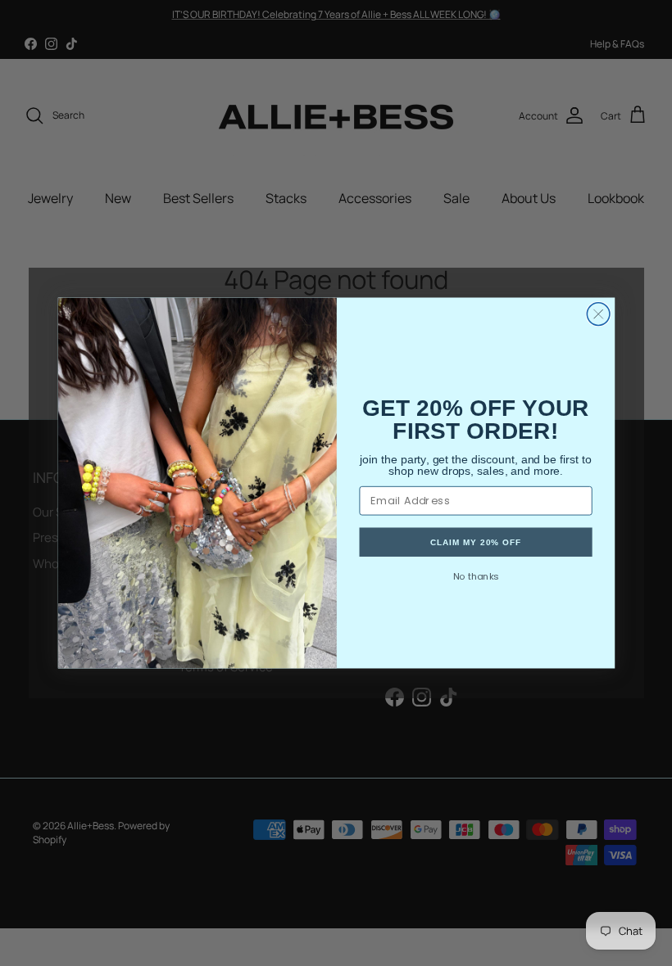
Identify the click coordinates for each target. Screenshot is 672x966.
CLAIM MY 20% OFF (474, 542)
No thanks (475, 576)
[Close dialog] (598, 314)
